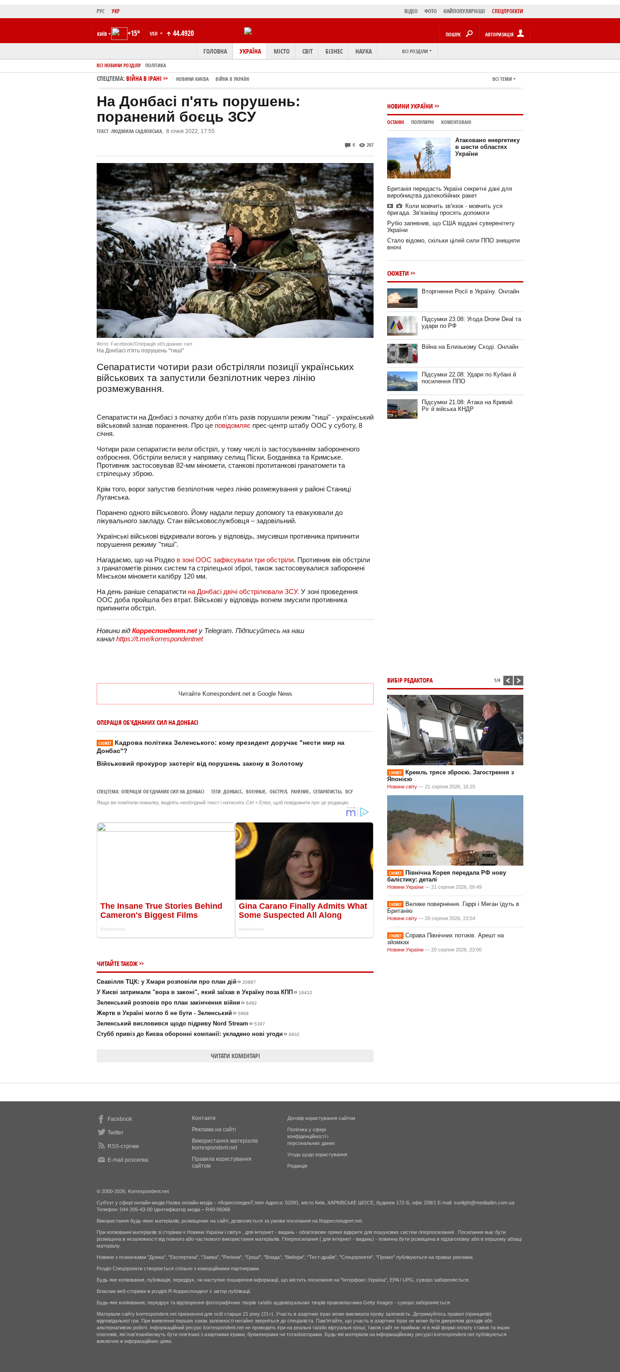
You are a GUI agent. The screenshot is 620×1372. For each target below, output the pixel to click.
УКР (116, 11)
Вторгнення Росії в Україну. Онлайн (470, 291)
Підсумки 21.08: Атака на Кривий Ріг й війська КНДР (467, 405)
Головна (215, 51)
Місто (282, 51)
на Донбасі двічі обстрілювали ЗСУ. (243, 591)
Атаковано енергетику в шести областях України (487, 147)
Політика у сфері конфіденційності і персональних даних (311, 1136)
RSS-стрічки (123, 1146)
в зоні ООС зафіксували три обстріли (235, 560)
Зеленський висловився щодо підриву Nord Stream (181, 1023)
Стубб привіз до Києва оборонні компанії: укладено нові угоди (198, 1033)
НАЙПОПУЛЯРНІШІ (464, 11)
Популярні (422, 122)
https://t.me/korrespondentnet (159, 639)
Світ (307, 51)
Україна (250, 51)
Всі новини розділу (119, 65)
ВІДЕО (411, 11)
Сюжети (398, 273)
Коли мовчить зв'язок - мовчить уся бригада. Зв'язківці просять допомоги (444, 209)
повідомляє (233, 425)
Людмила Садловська (136, 131)
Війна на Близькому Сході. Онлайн (470, 346)
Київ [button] (102, 33)
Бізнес (334, 51)
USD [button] (154, 33)
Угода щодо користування (317, 1154)
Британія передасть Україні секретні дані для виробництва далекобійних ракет (449, 192)
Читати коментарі (235, 1055)
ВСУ (349, 791)
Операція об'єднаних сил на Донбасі (162, 791)
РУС (101, 11)
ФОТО (430, 11)
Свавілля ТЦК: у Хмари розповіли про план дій (176, 981)
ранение (300, 791)
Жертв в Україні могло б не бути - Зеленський (173, 1013)
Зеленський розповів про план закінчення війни (177, 1002)
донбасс (232, 791)
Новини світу (402, 786)
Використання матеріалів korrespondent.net (225, 1144)
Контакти (204, 1118)
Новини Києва (192, 78)
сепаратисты (327, 791)
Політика (155, 65)
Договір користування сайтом (321, 1118)
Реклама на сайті (214, 1129)
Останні (395, 122)
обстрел (278, 791)
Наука (363, 51)
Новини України (410, 106)
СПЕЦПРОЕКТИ (507, 11)
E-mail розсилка (128, 1160)
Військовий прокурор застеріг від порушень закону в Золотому (200, 763)
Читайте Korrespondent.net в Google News (235, 693)
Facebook (120, 1119)
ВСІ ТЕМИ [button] (502, 78)
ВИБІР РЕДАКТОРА (410, 680)
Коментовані (456, 122)
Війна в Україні (232, 78)
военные (256, 791)
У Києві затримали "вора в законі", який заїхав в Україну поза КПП (204, 992)
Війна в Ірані (187, 78)
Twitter (115, 1132)
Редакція (297, 1166)
